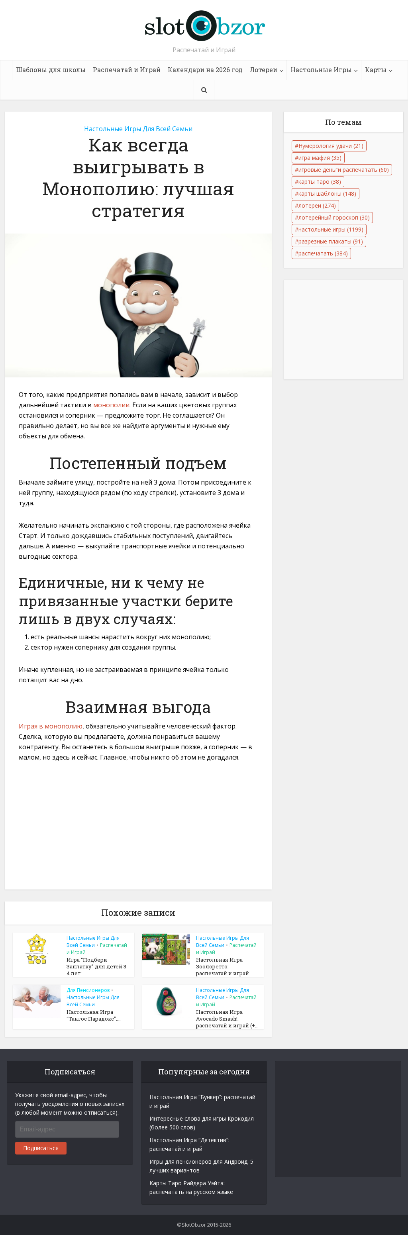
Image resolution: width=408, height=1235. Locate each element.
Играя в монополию (50, 726)
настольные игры (330, 229)
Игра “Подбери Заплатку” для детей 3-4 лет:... (97, 966)
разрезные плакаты (330, 241)
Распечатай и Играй (127, 69)
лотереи (317, 205)
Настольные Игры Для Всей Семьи (138, 128)
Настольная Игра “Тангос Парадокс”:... (94, 1015)
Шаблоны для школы (51, 69)
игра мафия (319, 157)
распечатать (323, 253)
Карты (375, 69)
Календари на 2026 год (205, 69)
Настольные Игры (321, 69)
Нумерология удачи (330, 145)
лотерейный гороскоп (334, 217)
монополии (111, 405)
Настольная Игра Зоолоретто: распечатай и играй (222, 966)
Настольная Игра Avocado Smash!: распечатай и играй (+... (227, 1018)
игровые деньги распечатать (343, 169)
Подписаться (41, 1148)
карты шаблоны (327, 193)
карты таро (319, 181)
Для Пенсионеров (88, 990)
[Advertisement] (138, 830)
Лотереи (263, 69)
